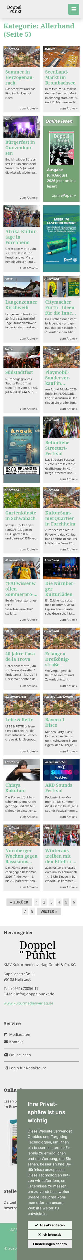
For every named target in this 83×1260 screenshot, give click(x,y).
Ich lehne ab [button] (51, 1234)
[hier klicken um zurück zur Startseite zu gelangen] (14, 9)
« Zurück (19, 902)
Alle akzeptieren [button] (52, 1225)
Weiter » (49, 911)
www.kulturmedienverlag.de (28, 1003)
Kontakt (15, 1041)
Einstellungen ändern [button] (50, 1244)
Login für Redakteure (27, 1067)
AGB (14, 1229)
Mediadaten (19, 1034)
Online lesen (19, 1054)
